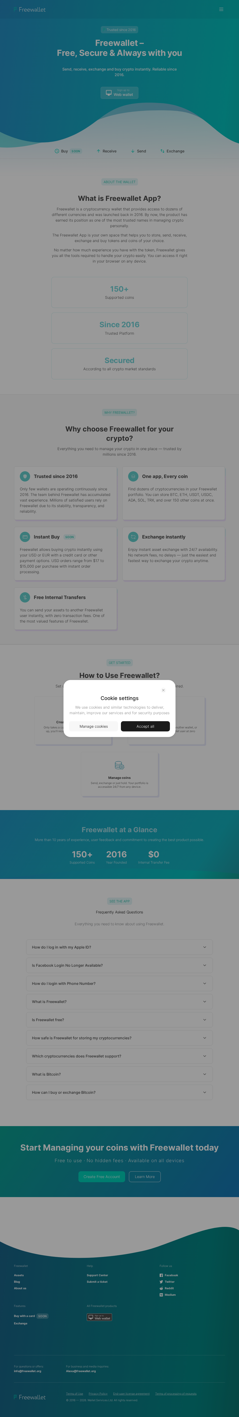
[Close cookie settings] (163, 690)
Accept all (145, 726)
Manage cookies (94, 726)
